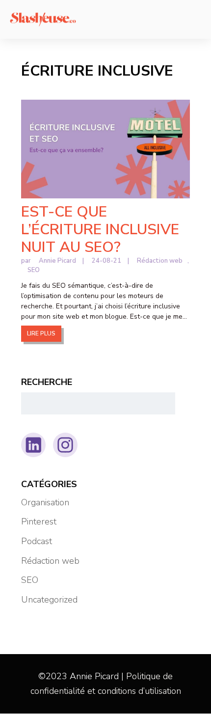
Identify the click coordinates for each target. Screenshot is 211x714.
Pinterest (38, 521)
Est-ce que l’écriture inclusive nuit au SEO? (100, 229)
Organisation (45, 502)
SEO (33, 270)
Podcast (36, 541)
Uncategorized (49, 599)
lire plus (41, 333)
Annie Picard (57, 260)
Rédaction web (160, 260)
